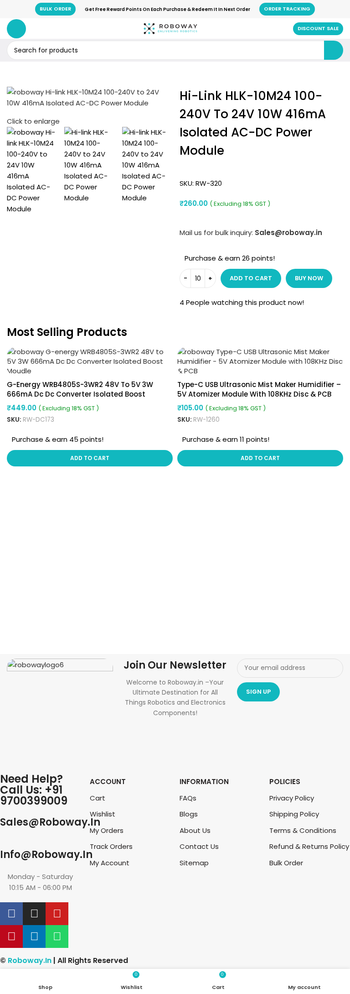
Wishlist (102, 814)
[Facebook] (11, 913)
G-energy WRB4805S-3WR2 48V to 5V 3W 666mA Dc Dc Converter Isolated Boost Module (80, 394)
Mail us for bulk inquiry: (216, 232)
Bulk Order (55, 8)
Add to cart (251, 278)
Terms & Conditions (302, 830)
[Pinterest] (11, 936)
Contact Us (199, 846)
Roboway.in (29, 960)
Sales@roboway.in (50, 822)
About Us (195, 830)
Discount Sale (318, 28)
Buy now (309, 278)
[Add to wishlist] (165, 355)
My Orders (107, 830)
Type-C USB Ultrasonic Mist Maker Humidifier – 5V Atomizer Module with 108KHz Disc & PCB (259, 389)
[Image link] (60, 711)
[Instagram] (34, 913)
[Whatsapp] (57, 936)
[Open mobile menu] (16, 29)
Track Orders (111, 846)
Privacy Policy (291, 798)
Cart (97, 798)
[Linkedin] (34, 936)
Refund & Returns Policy (309, 846)
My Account (109, 863)
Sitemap (194, 863)
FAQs (188, 798)
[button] (90, 458)
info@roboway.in (46, 855)
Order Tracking (287, 8)
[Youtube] (57, 913)
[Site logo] (170, 28)
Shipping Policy (294, 814)
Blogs (189, 814)
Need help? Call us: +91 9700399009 (33, 789)
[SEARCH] (333, 50)
